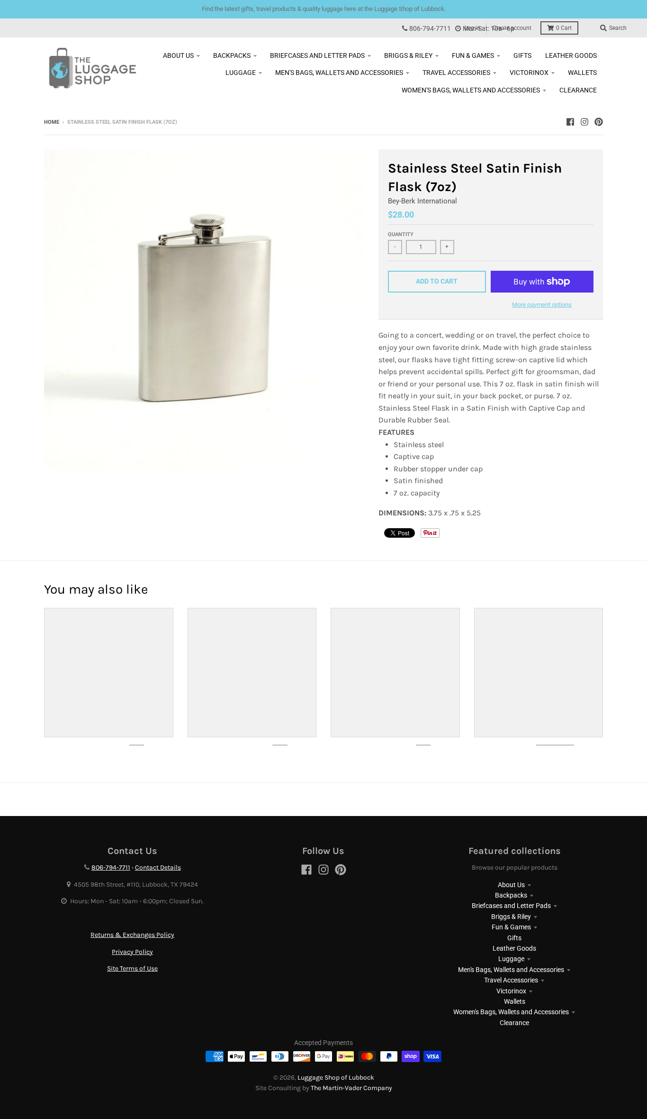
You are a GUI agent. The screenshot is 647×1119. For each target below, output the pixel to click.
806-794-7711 (430, 29)
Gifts (514, 938)
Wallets (514, 1001)
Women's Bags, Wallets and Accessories (511, 1012)
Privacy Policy (132, 952)
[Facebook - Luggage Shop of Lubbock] (570, 122)
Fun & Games (511, 927)
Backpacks (511, 895)
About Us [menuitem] (178, 55)
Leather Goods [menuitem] (571, 55)
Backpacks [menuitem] (232, 55)
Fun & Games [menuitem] (473, 55)
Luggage (511, 959)
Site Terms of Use (132, 968)
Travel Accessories (511, 980)
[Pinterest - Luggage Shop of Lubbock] (598, 122)
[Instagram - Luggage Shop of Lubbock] (584, 122)
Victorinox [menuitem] (529, 72)
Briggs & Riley (511, 916)
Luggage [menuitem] (240, 72)
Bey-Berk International (422, 201)
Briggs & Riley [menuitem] (408, 55)
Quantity (400, 234)
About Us (511, 885)
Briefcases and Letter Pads (511, 905)
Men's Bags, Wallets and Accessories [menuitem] (339, 72)
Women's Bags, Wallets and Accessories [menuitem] (471, 90)
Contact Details (158, 867)
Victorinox (511, 991)
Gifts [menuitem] (522, 55)
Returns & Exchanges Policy (132, 935)
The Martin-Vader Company (351, 1088)
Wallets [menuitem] (582, 72)
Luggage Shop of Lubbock (335, 1077)
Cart (564, 28)
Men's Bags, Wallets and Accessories (511, 969)
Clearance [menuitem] (578, 90)
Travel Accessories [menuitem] (456, 72)
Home (51, 122)
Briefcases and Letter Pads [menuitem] (317, 55)
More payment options (542, 304)
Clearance (514, 1023)
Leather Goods (514, 948)
